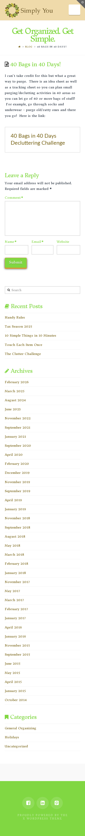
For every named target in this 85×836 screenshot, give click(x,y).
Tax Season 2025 (18, 326)
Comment (14, 198)
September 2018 (17, 527)
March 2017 (14, 600)
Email (38, 242)
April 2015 (13, 682)
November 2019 (17, 482)
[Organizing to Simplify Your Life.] (29, 10)
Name (11, 242)
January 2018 (15, 573)
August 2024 (15, 400)
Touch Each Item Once (23, 345)
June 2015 (12, 663)
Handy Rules (15, 317)
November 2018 (17, 518)
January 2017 (15, 618)
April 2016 (13, 627)
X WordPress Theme (42, 818)
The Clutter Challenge (23, 354)
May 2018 (12, 545)
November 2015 (17, 645)
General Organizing (20, 728)
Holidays (12, 737)
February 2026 (17, 382)
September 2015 (17, 654)
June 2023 (13, 409)
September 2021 (17, 427)
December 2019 (17, 473)
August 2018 (15, 536)
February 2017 (16, 609)
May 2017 (12, 591)
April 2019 (13, 500)
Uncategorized (16, 746)
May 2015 (12, 673)
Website (63, 242)
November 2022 (18, 418)
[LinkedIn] (42, 803)
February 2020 (17, 464)
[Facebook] (28, 803)
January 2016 (15, 636)
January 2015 (15, 691)
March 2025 (14, 391)
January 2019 (15, 509)
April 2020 (14, 455)
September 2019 (17, 491)
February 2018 (16, 564)
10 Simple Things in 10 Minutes (30, 335)
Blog (28, 46)
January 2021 (15, 437)
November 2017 (17, 582)
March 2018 (14, 555)
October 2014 (16, 700)
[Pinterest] (57, 803)
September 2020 (18, 446)
